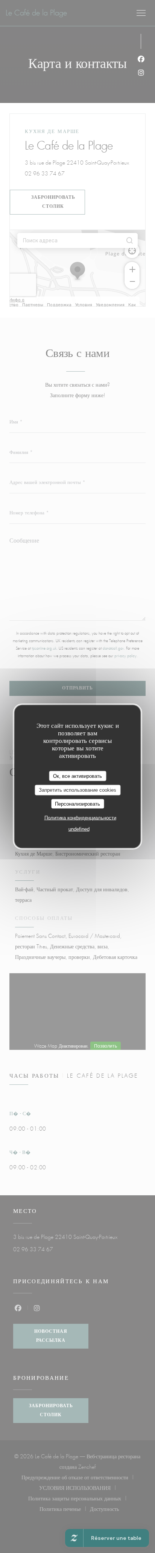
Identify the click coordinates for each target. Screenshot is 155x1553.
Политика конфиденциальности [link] (80, 818)
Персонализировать (77, 803)
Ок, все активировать (77, 776)
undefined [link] (79, 829)
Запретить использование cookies (77, 790)
